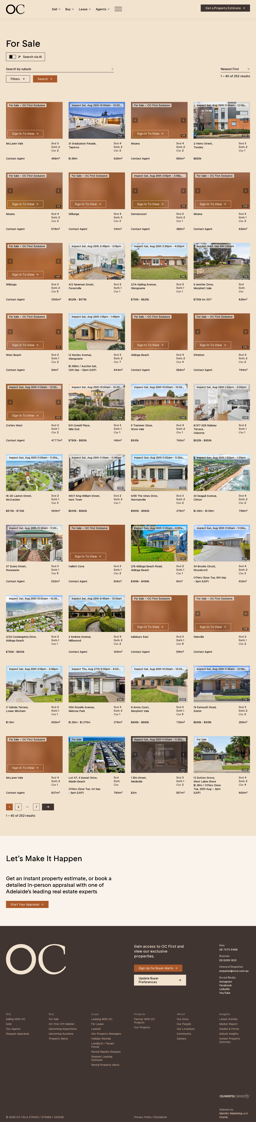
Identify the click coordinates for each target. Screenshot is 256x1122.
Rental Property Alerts (105, 1065)
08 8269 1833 (228, 960)
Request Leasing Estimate (101, 1058)
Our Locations (186, 1029)
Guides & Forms (229, 1029)
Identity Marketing (230, 1113)
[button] (72, 120)
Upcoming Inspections (63, 1029)
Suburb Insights (229, 1033)
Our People (184, 1024)
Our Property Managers (106, 1033)
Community (184, 1033)
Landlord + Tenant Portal (102, 1045)
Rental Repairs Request (106, 1051)
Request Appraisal (17, 1033)
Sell (54, 9)
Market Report (228, 1024)
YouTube (224, 993)
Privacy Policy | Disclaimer (150, 1117)
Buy (68, 9)
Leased (95, 1029)
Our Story (183, 1019)
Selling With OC (15, 1019)
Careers (181, 1038)
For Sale (54, 1019)
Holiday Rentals (101, 1038)
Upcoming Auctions (61, 1033)
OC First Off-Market (61, 1024)
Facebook (225, 985)
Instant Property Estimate (229, 1040)
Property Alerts (58, 1038)
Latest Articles (228, 1019)
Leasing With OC (101, 1019)
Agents (101, 9)
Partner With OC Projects (144, 1020)
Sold (8, 1024)
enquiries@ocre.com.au (234, 971)
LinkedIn (224, 989)
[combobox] (60, 69)
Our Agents (13, 1029)
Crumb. (223, 1117)
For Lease (97, 1024)
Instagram (225, 981)
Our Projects (142, 1027)
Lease (83, 9)
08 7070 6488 (228, 949)
